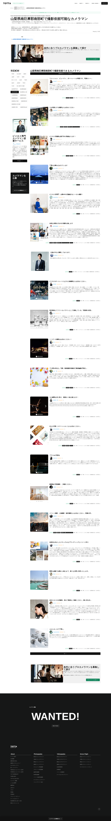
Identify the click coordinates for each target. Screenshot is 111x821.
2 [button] (38, 95)
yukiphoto (55, 110)
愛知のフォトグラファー (39, 761)
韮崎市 (23, 76)
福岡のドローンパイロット (85, 764)
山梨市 (13, 76)
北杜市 (20, 79)
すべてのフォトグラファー (39, 779)
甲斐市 (25, 79)
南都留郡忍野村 (23, 98)
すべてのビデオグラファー (62, 774)
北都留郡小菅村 (15, 107)
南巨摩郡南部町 (15, 92)
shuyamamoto (56, 632)
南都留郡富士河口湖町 (16, 104)
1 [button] (36, 95)
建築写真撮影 (36, 772)
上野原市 (18, 82)
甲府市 (13, 73)
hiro (54, 342)
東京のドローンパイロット (85, 756)
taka (54, 313)
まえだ (54, 603)
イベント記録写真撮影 (38, 777)
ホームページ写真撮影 (38, 766)
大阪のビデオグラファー (62, 759)
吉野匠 (54, 487)
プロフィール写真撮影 (38, 769)
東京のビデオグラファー (62, 756)
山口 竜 (55, 371)
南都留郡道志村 (23, 95)
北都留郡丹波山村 (23, 107)
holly (54, 139)
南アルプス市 (14, 79)
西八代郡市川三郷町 (21, 85)
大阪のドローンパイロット (85, 759)
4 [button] (42, 269)
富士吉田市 (19, 73)
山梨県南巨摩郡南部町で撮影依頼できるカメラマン (23, 39)
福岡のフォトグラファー (39, 764)
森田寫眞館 (55, 226)
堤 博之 (54, 284)
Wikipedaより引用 (96, 31)
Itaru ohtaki (55, 168)
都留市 (25, 73)
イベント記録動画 (60, 772)
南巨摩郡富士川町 (23, 92)
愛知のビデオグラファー (62, 761)
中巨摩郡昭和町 (15, 95)
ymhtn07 (55, 81)
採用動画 (59, 769)
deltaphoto (18, 143)
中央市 (13, 85)
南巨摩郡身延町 (23, 89)
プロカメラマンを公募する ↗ (18, 3)
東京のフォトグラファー (39, 756)
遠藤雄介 (55, 516)
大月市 (18, 76)
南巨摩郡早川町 (15, 89)
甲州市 (24, 82)
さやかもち (55, 545)
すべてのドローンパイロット (86, 766)
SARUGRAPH (56, 429)
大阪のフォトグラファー (39, 759)
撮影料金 (12, 785)
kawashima (55, 197)
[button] (81, 3)
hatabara (56, 255)
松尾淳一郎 (55, 400)
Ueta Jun (55, 458)
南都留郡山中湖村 (15, 101)
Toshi (54, 574)
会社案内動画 (59, 766)
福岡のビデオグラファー (62, 764)
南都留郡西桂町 (15, 98)
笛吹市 (13, 82)
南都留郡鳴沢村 (24, 101)
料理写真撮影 (36, 774)
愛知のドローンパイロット (85, 761)
